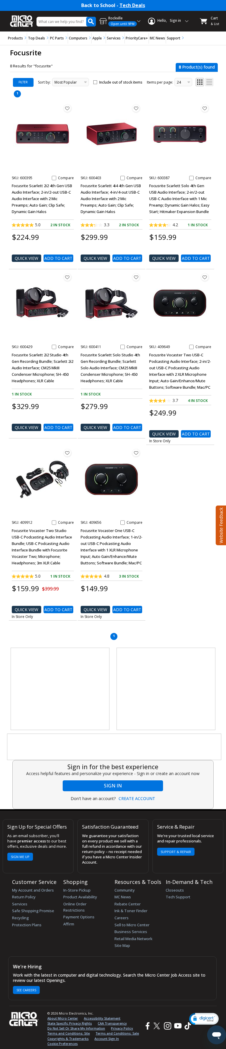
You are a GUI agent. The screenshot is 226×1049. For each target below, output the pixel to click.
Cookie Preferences (62, 1043)
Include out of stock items (120, 82)
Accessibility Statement (102, 1018)
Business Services (130, 931)
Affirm (68, 924)
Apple (97, 38)
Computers (78, 38)
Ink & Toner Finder (130, 910)
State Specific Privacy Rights (69, 1023)
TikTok (187, 1025)
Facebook (146, 1025)
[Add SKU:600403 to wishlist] (135, 108)
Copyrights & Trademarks (68, 1038)
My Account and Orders (33, 890)
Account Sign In (106, 1038)
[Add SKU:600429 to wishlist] (67, 277)
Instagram (167, 1025)
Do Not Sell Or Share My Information (76, 1028)
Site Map (122, 945)
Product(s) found (197, 67)
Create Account (137, 798)
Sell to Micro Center (131, 924)
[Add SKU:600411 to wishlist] (135, 277)
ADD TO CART (58, 258)
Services (114, 38)
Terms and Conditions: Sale (117, 1033)
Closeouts (175, 890)
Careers (121, 917)
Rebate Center (127, 904)
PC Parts (57, 38)
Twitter (158, 1025)
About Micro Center (62, 1018)
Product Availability (80, 897)
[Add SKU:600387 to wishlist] (204, 108)
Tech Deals (132, 5)
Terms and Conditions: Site (68, 1033)
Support (173, 38)
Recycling (20, 917)
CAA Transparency (112, 1023)
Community (124, 890)
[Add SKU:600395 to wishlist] (67, 108)
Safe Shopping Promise (33, 910)
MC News (157, 38)
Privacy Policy (122, 1028)
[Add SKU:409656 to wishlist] (135, 452)
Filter (23, 82)
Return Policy (24, 897)
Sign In (113, 785)
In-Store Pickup (77, 890)
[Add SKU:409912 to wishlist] (67, 452)
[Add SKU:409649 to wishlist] (204, 277)
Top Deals (36, 38)
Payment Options (78, 917)
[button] (204, 1019)
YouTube (177, 1025)
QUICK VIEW (26, 258)
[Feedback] (220, 525)
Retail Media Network (133, 938)
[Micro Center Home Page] (22, 18)
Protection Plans (26, 924)
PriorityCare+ (137, 38)
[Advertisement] (60, 689)
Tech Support (178, 897)
